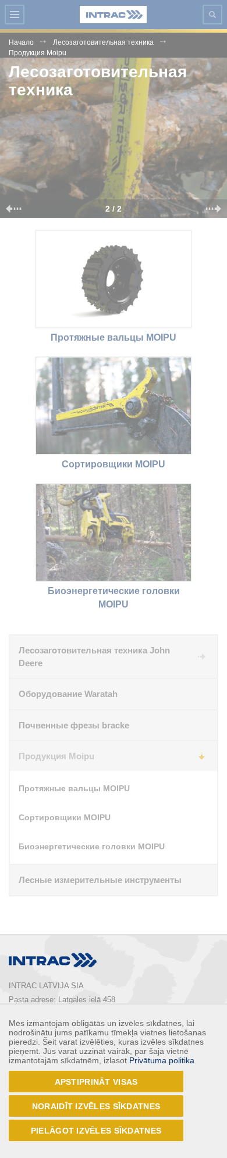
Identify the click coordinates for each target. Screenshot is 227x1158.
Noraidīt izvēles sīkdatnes (96, 1106)
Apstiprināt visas (96, 1081)
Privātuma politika (161, 1060)
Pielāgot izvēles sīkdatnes (96, 1130)
